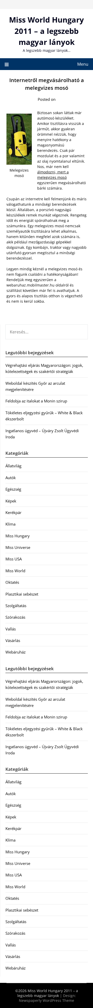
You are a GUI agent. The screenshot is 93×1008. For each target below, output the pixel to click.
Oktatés (12, 582)
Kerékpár (13, 512)
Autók (10, 477)
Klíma (10, 524)
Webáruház (15, 652)
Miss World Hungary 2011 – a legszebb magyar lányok (46, 31)
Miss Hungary (17, 535)
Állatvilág (13, 465)
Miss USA (13, 558)
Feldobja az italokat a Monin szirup (36, 400)
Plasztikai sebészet (21, 594)
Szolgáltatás (15, 605)
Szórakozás (15, 617)
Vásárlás (12, 640)
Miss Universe (17, 547)
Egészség (13, 489)
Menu (82, 64)
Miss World (15, 570)
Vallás (10, 628)
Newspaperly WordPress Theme (46, 1000)
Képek (10, 500)
